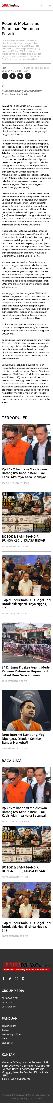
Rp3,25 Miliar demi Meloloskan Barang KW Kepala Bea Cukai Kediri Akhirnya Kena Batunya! (24, 473)
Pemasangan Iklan (11, 1034)
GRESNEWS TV (9, 1007)
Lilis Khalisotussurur (11, 70)
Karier (5, 1038)
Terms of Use (35, 1099)
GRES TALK (7, 1002)
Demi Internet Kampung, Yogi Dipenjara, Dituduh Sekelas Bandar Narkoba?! (23, 739)
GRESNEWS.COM (10, 998)
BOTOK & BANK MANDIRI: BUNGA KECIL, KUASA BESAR (23, 538)
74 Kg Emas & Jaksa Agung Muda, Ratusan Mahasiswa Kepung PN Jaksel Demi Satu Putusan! (26, 671)
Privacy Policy (18, 1099)
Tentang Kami (9, 1026)
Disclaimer (7, 1043)
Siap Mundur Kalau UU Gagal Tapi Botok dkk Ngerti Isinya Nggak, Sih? (26, 604)
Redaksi (5, 1030)
